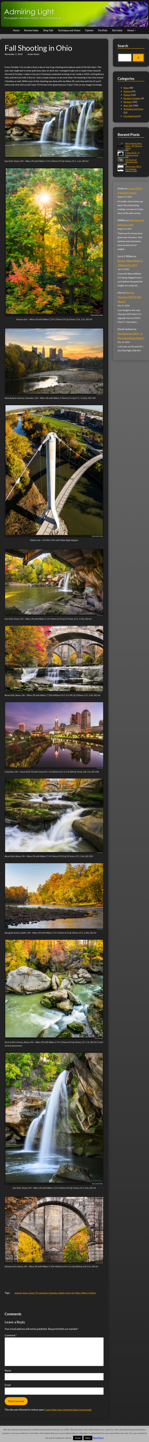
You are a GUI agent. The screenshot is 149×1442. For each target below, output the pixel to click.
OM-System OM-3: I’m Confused (133, 167)
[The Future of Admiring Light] (120, 160)
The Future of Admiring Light (131, 161)
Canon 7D (33, 1293)
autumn (18, 1293)
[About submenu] (135, 30)
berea (25, 1293)
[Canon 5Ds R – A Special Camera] (120, 154)
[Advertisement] (58, 1277)
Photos (126, 95)
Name (8, 1370)
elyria (67, 1293)
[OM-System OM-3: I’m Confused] (120, 168)
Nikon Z (85, 1293)
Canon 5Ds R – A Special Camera (132, 154)
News (126, 87)
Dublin (61, 1293)
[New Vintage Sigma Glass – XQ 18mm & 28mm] (120, 144)
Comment (11, 1335)
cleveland (43, 1293)
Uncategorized (130, 116)
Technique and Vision (133, 109)
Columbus (52, 1293)
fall (72, 1293)
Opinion (127, 91)
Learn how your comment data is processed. (68, 1409)
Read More (98, 1437)
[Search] (138, 57)
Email (8, 1384)
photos (92, 1293)
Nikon (78, 1293)
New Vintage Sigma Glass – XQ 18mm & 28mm (133, 146)
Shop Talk (127, 105)
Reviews (127, 102)
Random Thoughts (132, 98)
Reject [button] (88, 1438)
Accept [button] (78, 1438)
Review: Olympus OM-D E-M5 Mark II (129, 297)
